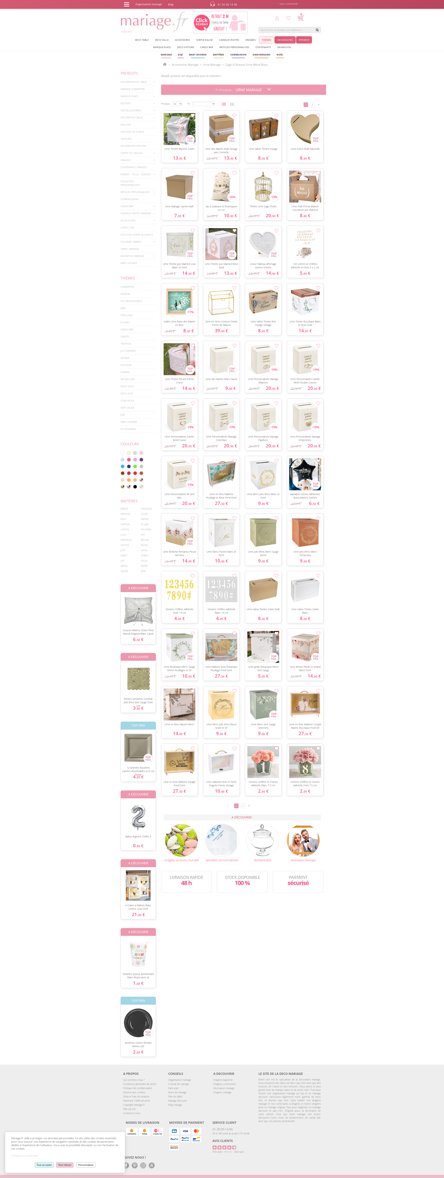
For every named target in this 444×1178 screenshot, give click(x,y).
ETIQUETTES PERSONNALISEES (130, 183)
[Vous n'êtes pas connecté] (277, 18)
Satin (144, 550)
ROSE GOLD (127, 386)
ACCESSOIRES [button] (182, 39)
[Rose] (141, 453)
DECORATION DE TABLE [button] (134, 82)
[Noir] (135, 486)
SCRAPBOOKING (130, 199)
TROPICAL (126, 343)
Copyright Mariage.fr (134, 1104)
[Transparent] (141, 486)
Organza (146, 508)
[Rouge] (135, 473)
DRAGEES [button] (126, 160)
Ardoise (125, 514)
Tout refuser (64, 1164)
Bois (123, 519)
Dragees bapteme (223, 1079)
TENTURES (126, 138)
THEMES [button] (266, 39)
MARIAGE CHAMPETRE (133, 89)
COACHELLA (127, 400)
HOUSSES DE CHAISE (132, 131)
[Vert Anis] (135, 466)
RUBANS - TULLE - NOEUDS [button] (136, 174)
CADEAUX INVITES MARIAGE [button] (136, 213)
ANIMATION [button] (284, 47)
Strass (145, 555)
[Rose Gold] (129, 486)
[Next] (319, 104)
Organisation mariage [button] (148, 4)
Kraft (124, 555)
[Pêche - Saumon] (122, 480)
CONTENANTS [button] (263, 47)
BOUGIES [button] (126, 103)
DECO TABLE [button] (142, 39)
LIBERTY (125, 336)
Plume (145, 524)
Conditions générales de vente (139, 1084)
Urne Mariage (249, 89)
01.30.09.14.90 (222, 1129)
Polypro (146, 529)
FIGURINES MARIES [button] (131, 241)
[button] (218, 54)
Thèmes (128, 278)
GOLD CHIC (127, 393)
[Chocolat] (122, 473)
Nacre (124, 571)
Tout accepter (44, 1164)
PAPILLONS (127, 315)
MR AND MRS (128, 379)
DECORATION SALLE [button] (132, 117)
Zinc (143, 571)
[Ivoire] (129, 453)
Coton (125, 529)
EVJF (123, 414)
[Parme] (135, 459)
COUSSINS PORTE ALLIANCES (137, 234)
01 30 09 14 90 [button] (227, 4)
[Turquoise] (122, 466)
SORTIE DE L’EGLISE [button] (131, 153)
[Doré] (122, 486)
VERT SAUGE (127, 407)
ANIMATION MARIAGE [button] (132, 256)
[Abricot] (129, 480)
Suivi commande (289, 3)
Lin (122, 560)
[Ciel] (122, 459)
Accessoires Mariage (185, 65)
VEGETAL (125, 294)
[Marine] (129, 466)
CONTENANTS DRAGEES (134, 167)
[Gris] (135, 453)
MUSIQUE (126, 365)
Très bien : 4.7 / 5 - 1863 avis (228, 1151)
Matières (129, 501)
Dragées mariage (222, 1092)
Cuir (123, 534)
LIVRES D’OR (127, 227)
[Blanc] (122, 453)
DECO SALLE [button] (162, 39)
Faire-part (173, 1088)
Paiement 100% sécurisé (136, 1100)
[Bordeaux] (129, 473)
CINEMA (125, 372)
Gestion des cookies (134, 1092)
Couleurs (130, 443)
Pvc (143, 534)
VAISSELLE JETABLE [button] (131, 110)
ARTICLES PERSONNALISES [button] (234, 47)
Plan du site (129, 1109)
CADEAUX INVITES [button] (229, 39)
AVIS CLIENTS (222, 1141)
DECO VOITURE (185, 47)
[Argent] (141, 480)
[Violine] (141, 459)
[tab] (138, 82)
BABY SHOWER (129, 263)
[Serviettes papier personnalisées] (222, 840)
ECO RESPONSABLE (131, 301)
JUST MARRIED (128, 350)
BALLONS (126, 124)
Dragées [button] (250, 39)
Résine (145, 540)
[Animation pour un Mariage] (303, 840)
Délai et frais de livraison (136, 1096)
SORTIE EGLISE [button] (204, 39)
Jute (123, 550)
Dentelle (126, 540)
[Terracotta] (141, 473)
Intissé (125, 545)
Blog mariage (175, 1104)
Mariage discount (177, 1100)
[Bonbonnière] (262, 840)
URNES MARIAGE (130, 248)
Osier (144, 514)
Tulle (144, 560)
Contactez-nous (131, 1113)
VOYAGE (125, 358)
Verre (144, 566)
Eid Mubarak (128, 429)
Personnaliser (86, 1164)
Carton (125, 524)
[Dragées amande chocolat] (181, 840)
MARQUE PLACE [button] (162, 47)
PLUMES (125, 322)
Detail (118, 607)
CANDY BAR (127, 329)
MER (123, 308)
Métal (124, 566)
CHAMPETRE (127, 286)
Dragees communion (224, 1084)
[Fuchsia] (129, 459)
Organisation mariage (179, 1079)
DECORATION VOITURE (133, 146)
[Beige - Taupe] (135, 480)
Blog (170, 4)
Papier (144, 519)
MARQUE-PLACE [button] (129, 96)
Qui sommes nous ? (134, 1079)
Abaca (124, 508)
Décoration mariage (223, 1088)
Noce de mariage (177, 1092)
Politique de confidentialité (137, 1088)
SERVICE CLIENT (224, 1122)
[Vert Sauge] (141, 466)
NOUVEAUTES (285, 39)
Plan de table (175, 1096)
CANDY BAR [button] (206, 47)
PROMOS (304, 39)
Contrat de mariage (178, 1084)
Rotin (144, 545)
